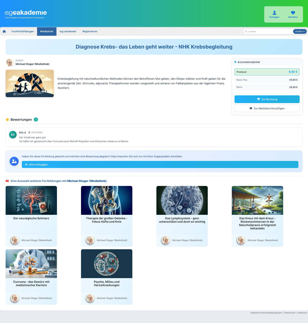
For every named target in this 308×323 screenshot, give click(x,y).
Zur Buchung (269, 99)
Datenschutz (289, 312)
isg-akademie (68, 31)
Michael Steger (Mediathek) (32, 64)
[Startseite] (4, 31)
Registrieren (90, 31)
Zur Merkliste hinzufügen (269, 108)
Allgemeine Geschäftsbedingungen (266, 312)
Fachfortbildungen (23, 31)
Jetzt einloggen (38, 164)
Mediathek (46, 31)
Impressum (302, 312)
